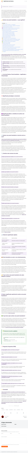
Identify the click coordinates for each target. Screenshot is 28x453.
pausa (15, 409)
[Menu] (26, 1)
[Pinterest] (17, 413)
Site (19, 433)
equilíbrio (7, 409)
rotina (22, 409)
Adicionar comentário (4, 436)
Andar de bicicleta (3, 426)
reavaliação (18, 409)
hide (6, 23)
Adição (15, 424)
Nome (2, 433)
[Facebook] (4, 413)
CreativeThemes (15, 451)
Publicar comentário (4, 446)
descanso (3, 409)
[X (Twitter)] (11, 413)
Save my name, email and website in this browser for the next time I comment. (10, 444)
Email (11, 433)
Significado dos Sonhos (9, 1)
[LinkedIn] (23, 413)
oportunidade (11, 409)
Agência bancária (3, 424)
